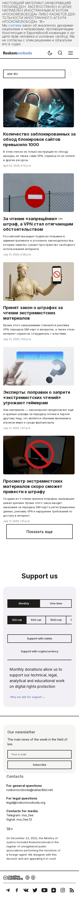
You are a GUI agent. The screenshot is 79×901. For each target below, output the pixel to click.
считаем (14, 25)
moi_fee (27, 815)
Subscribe (39, 764)
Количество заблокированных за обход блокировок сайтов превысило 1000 (39, 139)
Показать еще (40, 531)
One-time (56, 603)
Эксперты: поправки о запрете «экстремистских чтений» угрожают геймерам (36, 397)
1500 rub (56, 619)
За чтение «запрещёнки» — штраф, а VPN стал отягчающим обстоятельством (38, 224)
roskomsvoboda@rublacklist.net (29, 790)
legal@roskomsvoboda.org (25, 803)
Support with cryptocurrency (39, 651)
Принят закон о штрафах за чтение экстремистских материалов (33, 313)
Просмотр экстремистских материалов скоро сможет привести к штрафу (33, 486)
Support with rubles (39, 638)
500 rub (36, 619)
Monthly (24, 603)
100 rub (17, 619)
